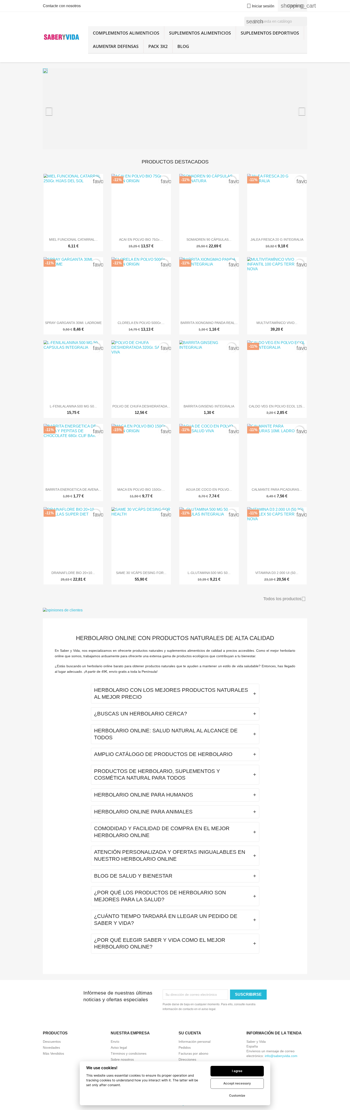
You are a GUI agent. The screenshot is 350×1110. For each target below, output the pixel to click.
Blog (183, 46)
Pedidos (185, 1047)
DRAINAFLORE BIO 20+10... (73, 573)
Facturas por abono (193, 1053)
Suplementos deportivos (270, 33)
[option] (175, 108)
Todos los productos (284, 599)
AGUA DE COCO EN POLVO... (209, 489)
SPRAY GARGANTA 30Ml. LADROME (73, 323)
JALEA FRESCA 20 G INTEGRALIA (276, 239)
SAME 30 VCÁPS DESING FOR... (141, 573)
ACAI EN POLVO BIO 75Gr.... (141, 239)
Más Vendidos (53, 1053)
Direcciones (187, 1059)
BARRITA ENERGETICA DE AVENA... (73, 489)
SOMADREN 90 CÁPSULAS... (208, 239)
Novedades (51, 1047)
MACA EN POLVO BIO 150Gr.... (141, 489)
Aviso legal (119, 1047)
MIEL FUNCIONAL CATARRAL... (73, 239)
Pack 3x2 (158, 46)
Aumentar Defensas (116, 46)
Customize (237, 1095)
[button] (63, 108)
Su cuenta (190, 1033)
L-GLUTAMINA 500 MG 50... (209, 573)
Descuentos (52, 1041)
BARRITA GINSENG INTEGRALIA (209, 406)
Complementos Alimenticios (126, 33)
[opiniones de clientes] (175, 610)
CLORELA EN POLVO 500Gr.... (141, 323)
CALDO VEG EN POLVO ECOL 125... (277, 406)
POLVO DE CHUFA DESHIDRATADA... (141, 406)
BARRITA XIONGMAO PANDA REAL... (209, 323)
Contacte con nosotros (62, 6)
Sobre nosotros (122, 1059)
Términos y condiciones (128, 1053)
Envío (115, 1041)
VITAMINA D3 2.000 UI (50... (276, 573)
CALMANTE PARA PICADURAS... (277, 489)
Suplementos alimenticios (200, 33)
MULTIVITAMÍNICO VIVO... (276, 323)
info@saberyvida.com (281, 1056)
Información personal (194, 1041)
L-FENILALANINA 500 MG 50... (73, 406)
